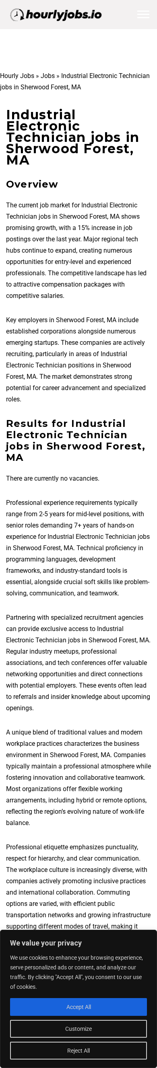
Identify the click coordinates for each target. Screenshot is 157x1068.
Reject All (78, 1050)
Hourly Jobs (17, 76)
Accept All (78, 1007)
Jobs (48, 76)
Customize (78, 1029)
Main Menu (143, 14)
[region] (78, 999)
